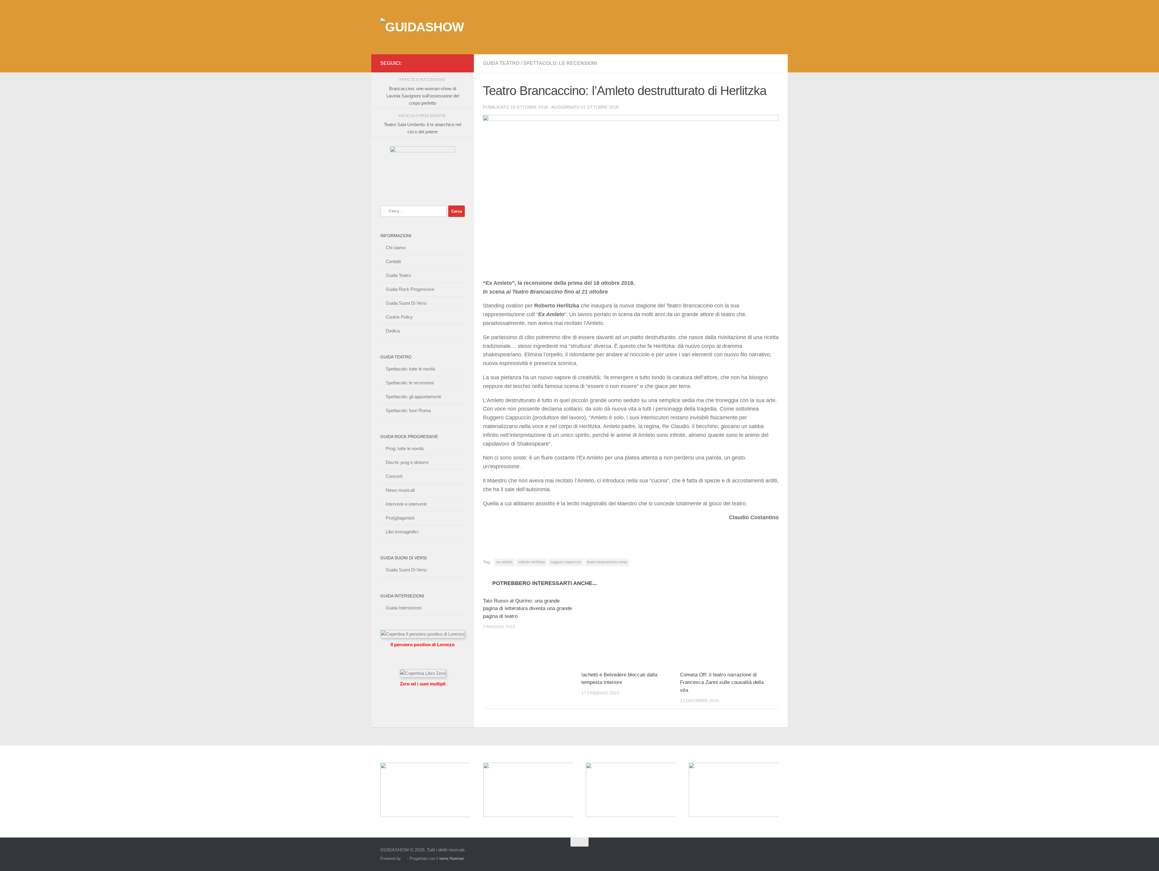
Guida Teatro (501, 63)
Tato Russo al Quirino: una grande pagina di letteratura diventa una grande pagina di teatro (527, 608)
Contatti (393, 261)
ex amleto (504, 562)
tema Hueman (451, 858)
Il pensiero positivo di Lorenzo (423, 644)
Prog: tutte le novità (404, 448)
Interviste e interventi (406, 504)
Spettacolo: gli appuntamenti (413, 396)
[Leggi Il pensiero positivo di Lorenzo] (423, 634)
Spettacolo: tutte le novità (410, 368)
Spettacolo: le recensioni (560, 63)
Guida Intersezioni (403, 607)
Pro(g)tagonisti (400, 517)
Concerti (394, 476)
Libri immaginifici (402, 531)
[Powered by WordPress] (404, 858)
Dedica (393, 330)
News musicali (400, 490)
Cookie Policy (399, 316)
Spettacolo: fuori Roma (408, 410)
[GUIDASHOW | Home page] (422, 27)
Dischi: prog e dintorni (407, 462)
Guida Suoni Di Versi (406, 303)
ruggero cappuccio (566, 562)
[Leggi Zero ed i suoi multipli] (422, 673)
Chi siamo (396, 247)
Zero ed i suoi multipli (422, 683)
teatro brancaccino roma (607, 562)
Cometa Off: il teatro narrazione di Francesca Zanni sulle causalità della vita (722, 682)
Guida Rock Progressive (410, 289)
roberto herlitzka (531, 562)
